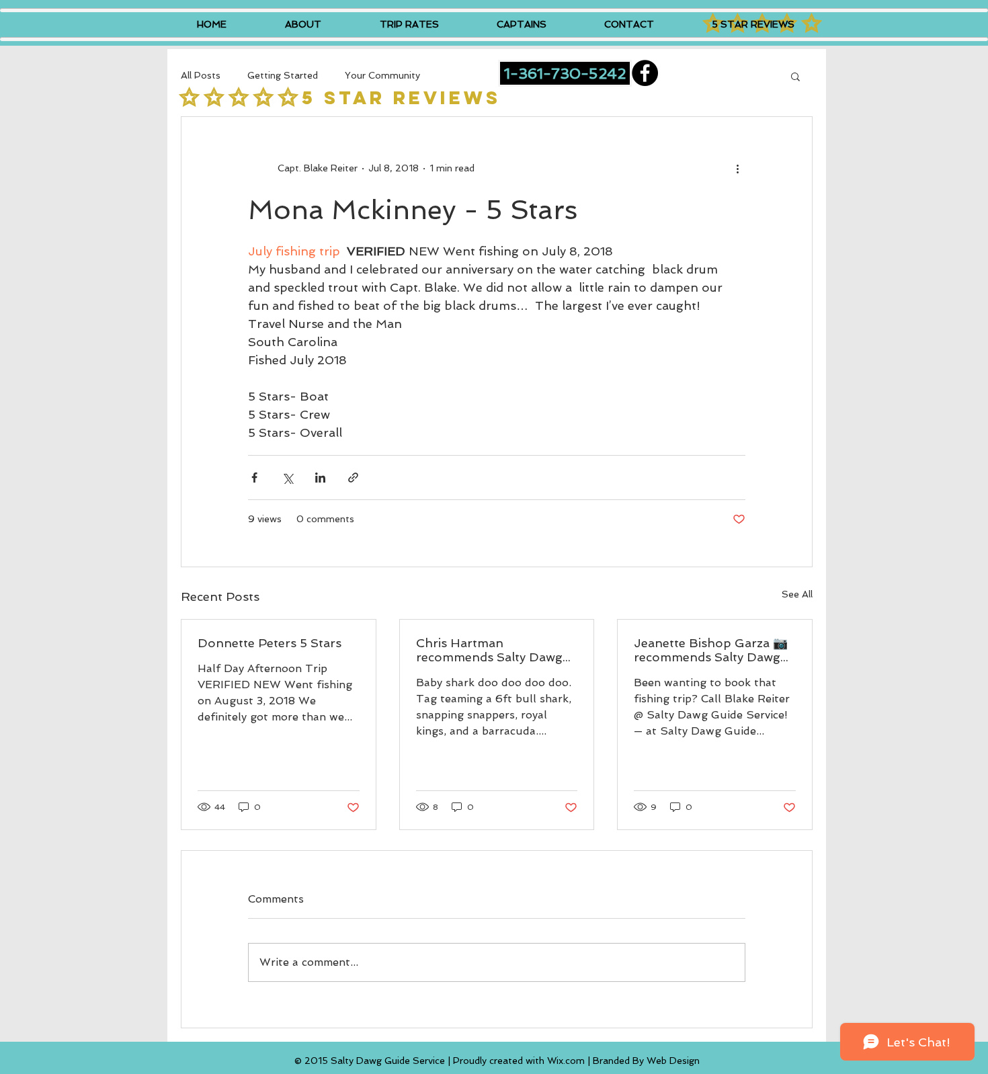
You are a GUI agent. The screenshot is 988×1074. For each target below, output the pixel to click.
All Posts (200, 75)
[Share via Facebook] (254, 477)
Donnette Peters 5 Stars (269, 643)
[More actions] (737, 168)
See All (797, 594)
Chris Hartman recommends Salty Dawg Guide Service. (489, 650)
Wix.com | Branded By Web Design (623, 1060)
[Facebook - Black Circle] (645, 73)
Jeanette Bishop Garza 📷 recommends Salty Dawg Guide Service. (711, 650)
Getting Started (282, 75)
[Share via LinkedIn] (320, 477)
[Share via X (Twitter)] (287, 477)
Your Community (382, 75)
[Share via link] (353, 477)
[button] (795, 76)
